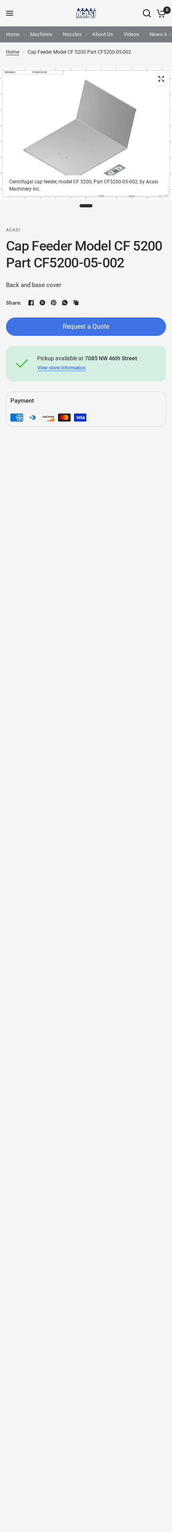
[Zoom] (161, 79)
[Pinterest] (53, 302)
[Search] (147, 13)
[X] (42, 302)
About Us (102, 34)
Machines (41, 34)
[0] (160, 13)
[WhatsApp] (65, 302)
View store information (61, 367)
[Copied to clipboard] (76, 302)
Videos (131, 34)
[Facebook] (31, 302)
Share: (14, 302)
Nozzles (72, 34)
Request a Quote (86, 326)
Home (13, 34)
